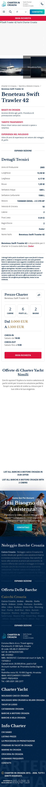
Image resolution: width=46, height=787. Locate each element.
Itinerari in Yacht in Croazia (17, 745)
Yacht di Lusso (9, 704)
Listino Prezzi (8, 736)
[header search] (10, 11)
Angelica (25, 613)
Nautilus (35, 613)
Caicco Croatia (8, 601)
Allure (5, 619)
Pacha (10, 610)
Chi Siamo (6, 732)
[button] (39, 295)
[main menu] (4, 11)
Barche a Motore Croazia (29, 86)
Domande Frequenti (12, 758)
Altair (31, 619)
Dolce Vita (28, 607)
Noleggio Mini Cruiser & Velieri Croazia (23, 700)
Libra (10, 607)
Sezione (23, 151)
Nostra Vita (19, 616)
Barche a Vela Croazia (13, 717)
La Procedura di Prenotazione (18, 741)
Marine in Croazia (11, 749)
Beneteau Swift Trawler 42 (12, 89)
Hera (27, 610)
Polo (25, 619)
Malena (15, 613)
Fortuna (28, 604)
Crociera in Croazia (12, 754)
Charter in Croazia (8, 86)
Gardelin (38, 604)
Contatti (6, 763)
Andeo (20, 601)
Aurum (35, 610)
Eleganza (5, 613)
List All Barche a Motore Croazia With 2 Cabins (23, 481)
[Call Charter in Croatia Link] (42, 3)
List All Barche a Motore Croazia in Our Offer (23, 473)
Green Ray (31, 616)
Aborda (29, 601)
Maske (41, 616)
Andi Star (19, 610)
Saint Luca (6, 616)
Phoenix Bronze (17, 621)
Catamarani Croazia (12, 709)
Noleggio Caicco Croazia (15, 695)
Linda (20, 604)
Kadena (18, 607)
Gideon (12, 604)
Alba (3, 607)
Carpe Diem (15, 619)
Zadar (31, 246)
